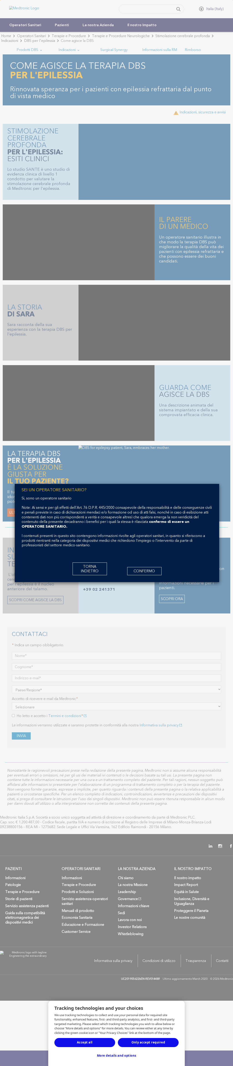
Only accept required (148, 1042)
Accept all (85, 1042)
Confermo (144, 571)
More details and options (116, 1055)
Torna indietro (90, 568)
